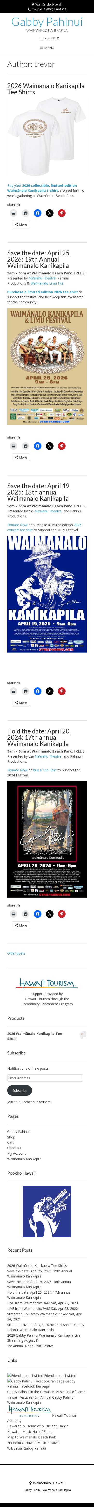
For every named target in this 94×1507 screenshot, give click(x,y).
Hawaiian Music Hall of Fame (30, 1431)
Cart (10, 1142)
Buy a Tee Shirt (45, 770)
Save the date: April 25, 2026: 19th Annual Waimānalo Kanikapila (39, 259)
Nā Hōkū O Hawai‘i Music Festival (33, 1442)
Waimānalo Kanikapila (24, 1159)
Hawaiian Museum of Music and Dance (37, 1426)
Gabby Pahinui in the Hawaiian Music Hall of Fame (46, 1391)
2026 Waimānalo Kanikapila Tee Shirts (46, 89)
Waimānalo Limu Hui (47, 283)
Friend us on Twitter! (59, 1375)
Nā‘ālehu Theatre (42, 278)
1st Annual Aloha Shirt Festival (30, 1346)
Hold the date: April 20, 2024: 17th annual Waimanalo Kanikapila (39, 737)
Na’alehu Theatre (48, 511)
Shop (11, 1137)
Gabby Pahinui (47, 21)
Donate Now (17, 525)
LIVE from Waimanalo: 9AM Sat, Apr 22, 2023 (42, 1303)
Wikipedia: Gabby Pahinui (26, 1448)
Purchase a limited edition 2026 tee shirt (42, 292)
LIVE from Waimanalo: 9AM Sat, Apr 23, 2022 (42, 1308)
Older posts (16, 953)
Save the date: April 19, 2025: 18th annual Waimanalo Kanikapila (39, 492)
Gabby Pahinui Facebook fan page (41, 1383)
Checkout (14, 1147)
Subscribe (19, 1090)
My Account (16, 1153)
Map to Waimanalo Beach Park (31, 1437)
